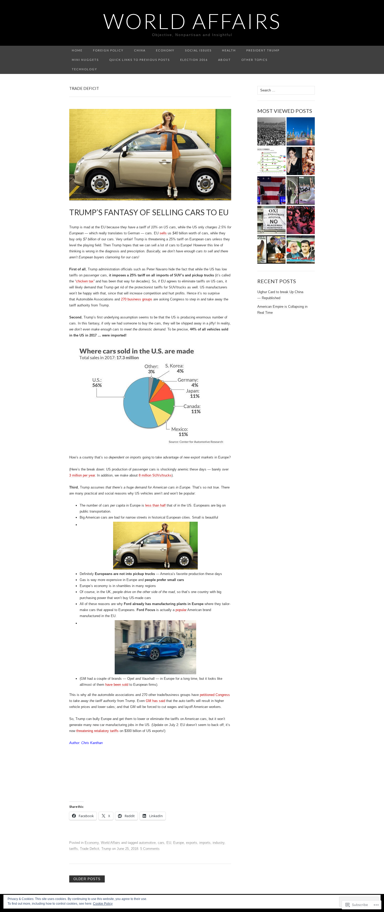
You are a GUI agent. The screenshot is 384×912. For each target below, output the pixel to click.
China (140, 50)
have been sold (116, 685)
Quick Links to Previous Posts (139, 59)
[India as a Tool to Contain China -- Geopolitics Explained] (301, 190)
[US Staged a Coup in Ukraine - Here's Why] (301, 220)
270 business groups (136, 299)
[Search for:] (311, 51)
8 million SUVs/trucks (155, 475)
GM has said (155, 701)
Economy (165, 50)
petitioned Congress (215, 695)
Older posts (87, 879)
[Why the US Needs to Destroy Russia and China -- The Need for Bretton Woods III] (271, 249)
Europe (178, 843)
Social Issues (198, 50)
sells (164, 233)
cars (161, 843)
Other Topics (254, 59)
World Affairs (110, 843)
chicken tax (85, 281)
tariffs (73, 849)
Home (77, 50)
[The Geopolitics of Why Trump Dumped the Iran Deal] (301, 249)
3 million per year (82, 475)
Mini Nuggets (85, 59)
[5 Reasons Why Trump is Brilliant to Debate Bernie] (271, 190)
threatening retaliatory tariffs (97, 731)
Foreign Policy (108, 50)
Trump (106, 849)
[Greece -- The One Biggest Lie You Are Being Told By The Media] (271, 220)
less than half (156, 505)
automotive (147, 843)
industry (218, 843)
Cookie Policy (103, 903)
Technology (84, 69)
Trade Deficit (89, 849)
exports (191, 843)
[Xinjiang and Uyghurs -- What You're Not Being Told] (301, 161)
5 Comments (150, 849)
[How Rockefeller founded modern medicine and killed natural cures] (271, 161)
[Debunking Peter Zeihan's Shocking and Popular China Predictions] (301, 131)
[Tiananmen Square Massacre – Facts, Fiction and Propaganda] (271, 131)
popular (181, 610)
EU (168, 843)
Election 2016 (194, 59)
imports (205, 843)
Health (229, 50)
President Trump (263, 50)
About (224, 59)
